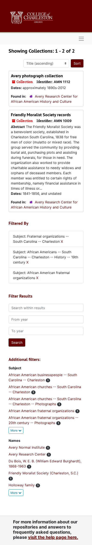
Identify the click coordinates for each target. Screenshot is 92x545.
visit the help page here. (53, 537)
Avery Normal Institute (27, 447)
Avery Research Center (28, 454)
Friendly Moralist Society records (41, 115)
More (14, 430)
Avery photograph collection (37, 76)
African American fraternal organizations (42, 411)
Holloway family (22, 485)
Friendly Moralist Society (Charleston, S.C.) (43, 473)
